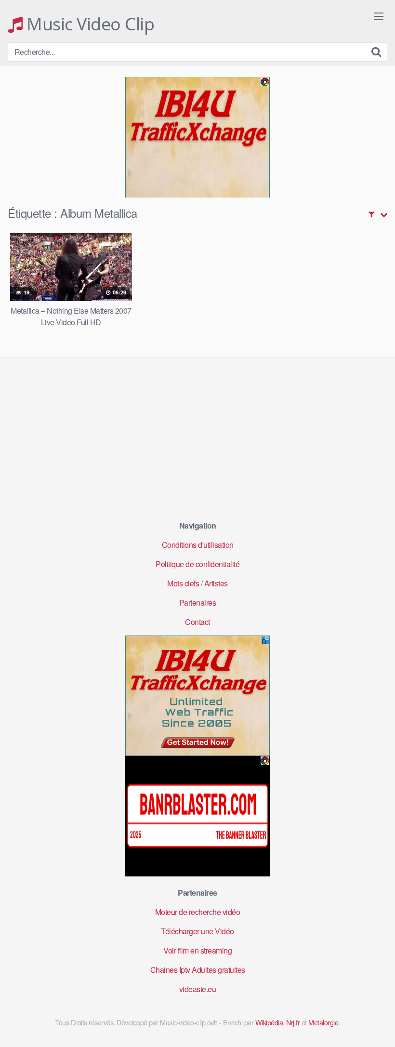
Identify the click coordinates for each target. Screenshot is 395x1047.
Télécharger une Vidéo (197, 931)
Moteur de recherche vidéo (197, 911)
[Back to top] (368, 1016)
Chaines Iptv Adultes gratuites (197, 969)
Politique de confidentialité (197, 564)
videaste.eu (197, 988)
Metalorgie (323, 1022)
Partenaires (197, 602)
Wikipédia (269, 1022)
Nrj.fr (293, 1022)
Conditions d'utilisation (198, 544)
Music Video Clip (88, 24)
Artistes (216, 583)
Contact (197, 621)
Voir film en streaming (197, 950)
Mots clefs (183, 583)
